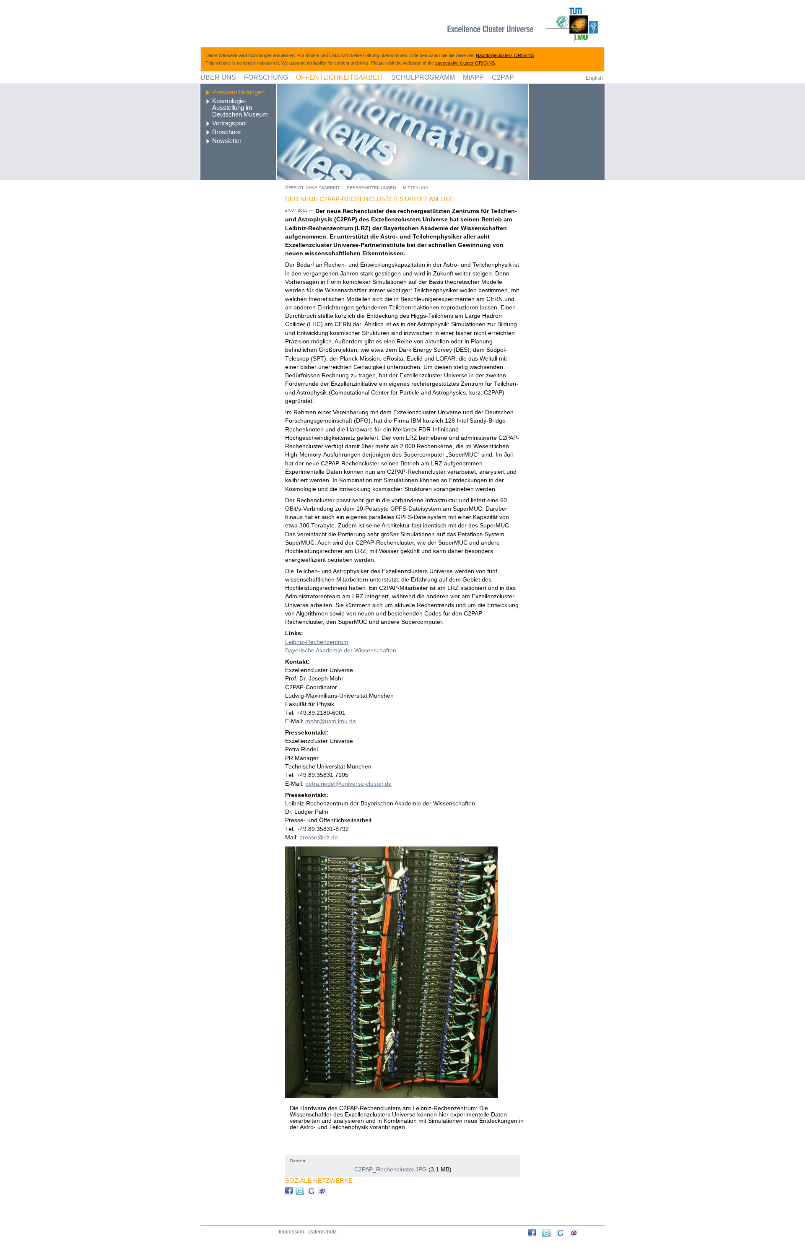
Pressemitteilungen (238, 92)
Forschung (266, 77)
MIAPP (473, 77)
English (594, 78)
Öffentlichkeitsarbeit (339, 77)
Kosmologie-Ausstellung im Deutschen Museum (240, 108)
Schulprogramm (423, 77)
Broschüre (226, 132)
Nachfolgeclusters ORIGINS (505, 55)
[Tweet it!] (549, 1233)
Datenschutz (322, 1232)
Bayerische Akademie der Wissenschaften (340, 650)
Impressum (291, 1232)
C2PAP (503, 77)
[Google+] (563, 1233)
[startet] (535, 1232)
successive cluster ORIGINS (465, 62)
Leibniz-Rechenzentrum (316, 642)
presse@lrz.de (318, 837)
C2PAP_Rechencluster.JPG (390, 1169)
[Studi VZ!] (577, 1233)
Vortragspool (229, 123)
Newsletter (227, 141)
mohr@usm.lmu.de (330, 721)
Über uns (218, 77)
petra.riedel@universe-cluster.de (348, 784)
